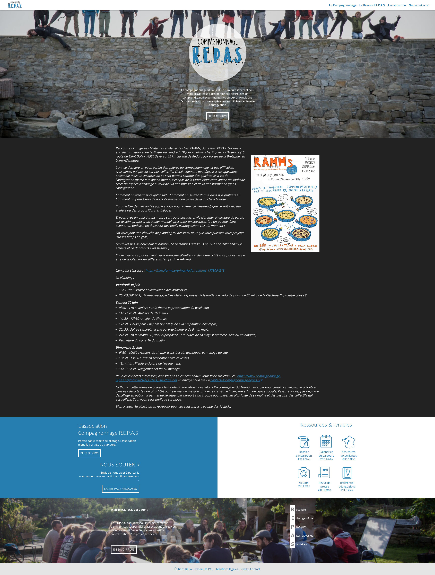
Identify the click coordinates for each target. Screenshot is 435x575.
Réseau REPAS (204, 569)
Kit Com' (304, 484)
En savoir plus (124, 549)
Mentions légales (227, 569)
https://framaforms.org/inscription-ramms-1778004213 (184, 270)
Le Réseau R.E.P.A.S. (372, 5)
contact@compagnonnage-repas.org (236, 380)
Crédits (244, 569)
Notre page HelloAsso (120, 489)
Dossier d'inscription (304, 455)
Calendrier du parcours (326, 455)
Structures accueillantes (349, 455)
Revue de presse (324, 486)
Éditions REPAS (183, 569)
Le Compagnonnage (343, 5)
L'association (397, 5)
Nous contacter (419, 5)
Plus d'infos (217, 116)
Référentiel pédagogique (347, 486)
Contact (255, 569)
